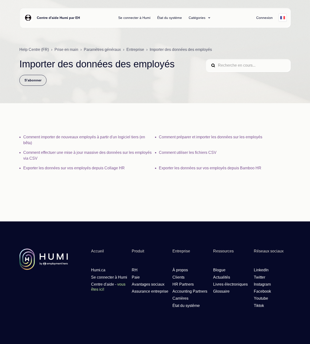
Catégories (197, 18)
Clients (178, 277)
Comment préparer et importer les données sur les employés (210, 137)
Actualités (221, 277)
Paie (136, 277)
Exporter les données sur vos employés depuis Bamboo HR (210, 168)
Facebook (262, 291)
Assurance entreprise (150, 291)
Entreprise (135, 49)
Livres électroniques (230, 284)
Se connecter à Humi (134, 18)
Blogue (219, 270)
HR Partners (183, 284)
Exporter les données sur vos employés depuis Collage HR (74, 168)
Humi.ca (98, 270)
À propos (180, 270)
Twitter (259, 277)
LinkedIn (261, 270)
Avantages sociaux (148, 284)
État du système (169, 18)
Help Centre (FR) (34, 49)
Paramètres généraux (102, 49)
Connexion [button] (264, 18)
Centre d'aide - (108, 286)
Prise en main (66, 49)
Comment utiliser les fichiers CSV (188, 152)
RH (135, 270)
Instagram (262, 284)
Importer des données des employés (181, 49)
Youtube (261, 298)
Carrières (180, 298)
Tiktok (259, 306)
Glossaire (221, 291)
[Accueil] (28, 18)
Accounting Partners (189, 291)
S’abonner (32, 80)
